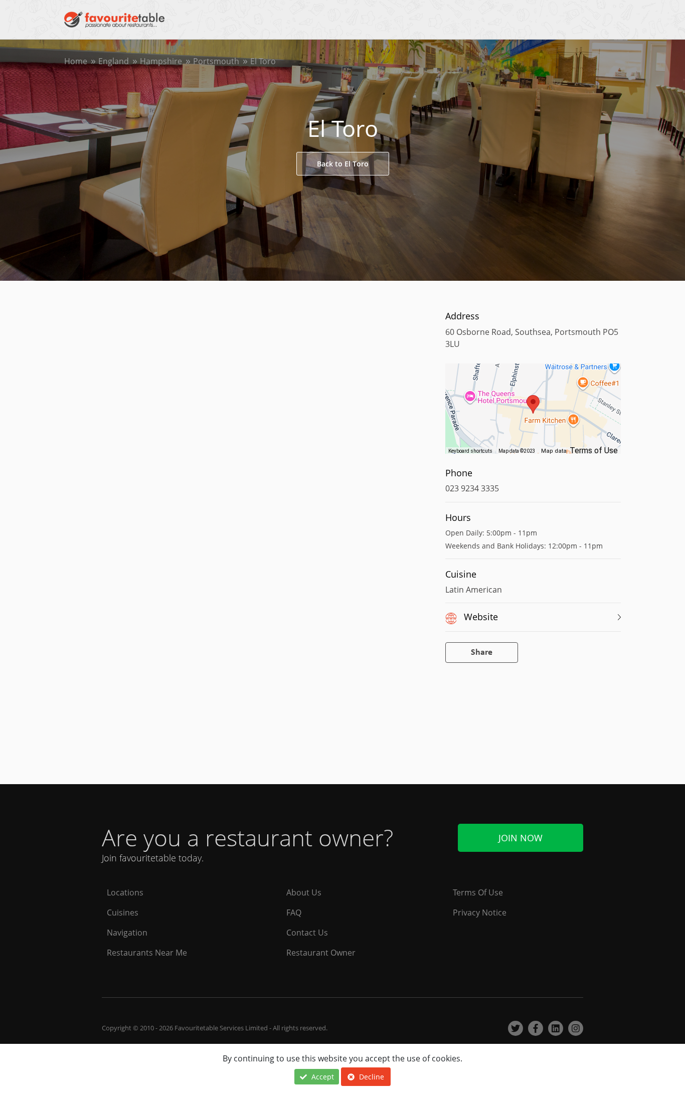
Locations (125, 892)
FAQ (293, 912)
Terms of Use (594, 450)
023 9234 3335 (472, 488)
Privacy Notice (479, 912)
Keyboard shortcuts (470, 451)
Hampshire (161, 61)
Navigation (127, 932)
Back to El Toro (343, 163)
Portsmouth (216, 61)
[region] (533, 413)
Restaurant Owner (321, 952)
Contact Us (307, 932)
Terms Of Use (478, 892)
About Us (303, 892)
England (113, 61)
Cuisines (122, 912)
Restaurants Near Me (147, 952)
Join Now (520, 838)
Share (481, 652)
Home (75, 61)
